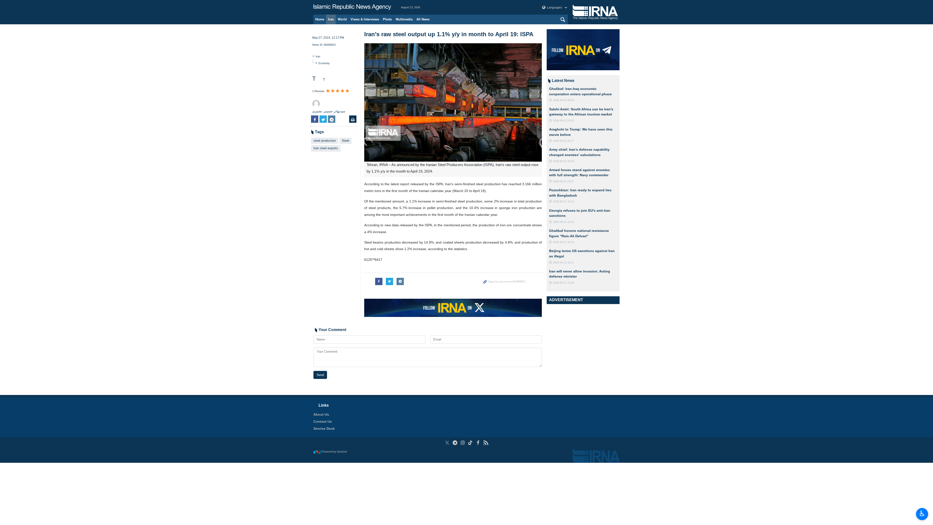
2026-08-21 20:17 (563, 140)
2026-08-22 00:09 (563, 100)
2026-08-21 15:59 (563, 282)
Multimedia (404, 19)
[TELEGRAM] (455, 442)
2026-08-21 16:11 (563, 262)
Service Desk (324, 428)
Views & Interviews (365, 19)
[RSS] (486, 442)
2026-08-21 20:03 (563, 161)
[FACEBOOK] (478, 442)
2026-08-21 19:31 (563, 201)
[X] (447, 442)
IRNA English (352, 7)
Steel (345, 140)
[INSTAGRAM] (462, 442)
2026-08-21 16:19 (563, 242)
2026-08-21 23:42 (563, 120)
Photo (387, 19)
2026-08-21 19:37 (563, 181)
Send (320, 375)
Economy (324, 63)
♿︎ (922, 513)
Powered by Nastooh (334, 451)
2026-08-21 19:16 (563, 221)
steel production (324, 140)
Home (319, 19)
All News (423, 19)
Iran (331, 19)
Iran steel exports (325, 148)
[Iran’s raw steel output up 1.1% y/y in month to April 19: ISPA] (453, 102)
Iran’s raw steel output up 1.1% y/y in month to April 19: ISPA (448, 34)
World (342, 19)
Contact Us (322, 421)
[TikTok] (470, 442)
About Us (321, 414)
